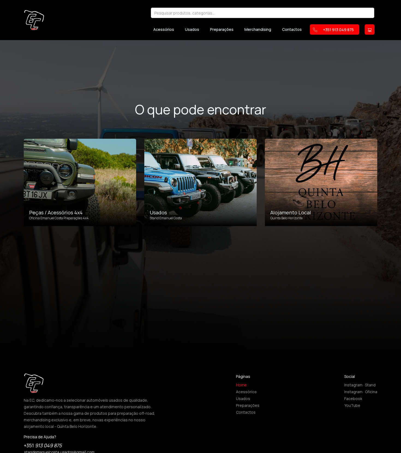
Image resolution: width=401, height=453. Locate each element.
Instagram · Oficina (360, 391)
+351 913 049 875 (338, 29)
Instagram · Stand (360, 384)
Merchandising (257, 29)
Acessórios (163, 29)
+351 (43, 445)
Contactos (292, 29)
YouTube (352, 405)
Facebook (353, 398)
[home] (34, 20)
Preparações (222, 29)
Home (241, 384)
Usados (192, 29)
